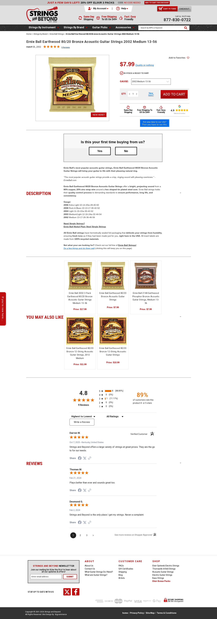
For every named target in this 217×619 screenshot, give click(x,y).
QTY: (123, 93)
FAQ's (121, 565)
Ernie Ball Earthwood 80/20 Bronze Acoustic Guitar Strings (112, 296)
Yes (99, 151)
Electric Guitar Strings (162, 575)
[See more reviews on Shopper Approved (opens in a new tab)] (89, 458)
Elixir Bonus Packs (161, 581)
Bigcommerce (61, 614)
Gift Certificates (126, 569)
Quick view (80, 273)
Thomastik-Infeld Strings (164, 569)
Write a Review (82, 422)
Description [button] (45, 193)
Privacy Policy (137, 613)
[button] (98, 8)
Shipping (123, 572)
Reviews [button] (45, 463)
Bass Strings (158, 578)
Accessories (123, 27)
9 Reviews (65, 47)
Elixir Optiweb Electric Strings (165, 565)
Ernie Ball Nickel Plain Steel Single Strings (85, 226)
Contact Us (90, 569)
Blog (121, 575)
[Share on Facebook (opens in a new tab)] (79, 458)
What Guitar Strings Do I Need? (99, 572)
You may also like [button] (45, 317)
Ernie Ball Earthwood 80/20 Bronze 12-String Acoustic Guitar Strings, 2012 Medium (79, 353)
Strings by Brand (74, 27)
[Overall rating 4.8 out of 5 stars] (51, 47)
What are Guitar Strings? (96, 575)
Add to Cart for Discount (157, 3)
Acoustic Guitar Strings (163, 572)
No (126, 151)
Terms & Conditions (166, 613)
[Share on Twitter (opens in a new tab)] (85, 458)
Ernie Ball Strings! (127, 245)
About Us (89, 565)
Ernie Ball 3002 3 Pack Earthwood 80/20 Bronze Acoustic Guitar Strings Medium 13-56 (80, 298)
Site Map (150, 613)
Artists (122, 578)
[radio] (113, 391)
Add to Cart (80, 278)
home (125, 613)
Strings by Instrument (42, 27)
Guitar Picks (99, 27)
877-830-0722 (177, 19)
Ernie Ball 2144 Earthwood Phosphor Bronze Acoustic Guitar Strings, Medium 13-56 (145, 298)
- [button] (180, 192)
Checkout (184, 9)
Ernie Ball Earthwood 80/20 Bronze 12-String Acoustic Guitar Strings (112, 351)
